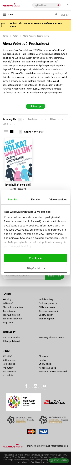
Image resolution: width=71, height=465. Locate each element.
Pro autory (8, 367)
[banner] (18, 4)
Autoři (15, 35)
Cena (5, 123)
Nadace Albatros (47, 367)
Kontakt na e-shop (12, 337)
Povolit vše (35, 258)
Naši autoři (8, 303)
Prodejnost (33, 119)
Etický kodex (45, 363)
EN (68, 5)
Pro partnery (9, 371)
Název (53, 119)
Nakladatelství (10, 360)
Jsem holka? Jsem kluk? (18, 184)
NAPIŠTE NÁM (60, 460)
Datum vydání (10, 119)
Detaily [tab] (35, 199)
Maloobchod (9, 363)
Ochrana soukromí (48, 311)
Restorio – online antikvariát (53, 371)
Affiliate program (47, 307)
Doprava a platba (11, 314)
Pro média (8, 375)
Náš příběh (8, 356)
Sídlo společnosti (11, 341)
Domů (5, 35)
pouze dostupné (34, 132)
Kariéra (42, 360)
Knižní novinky (46, 299)
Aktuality (7, 299)
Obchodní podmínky (13, 307)
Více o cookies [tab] (58, 199)
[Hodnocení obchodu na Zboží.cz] (54, 401)
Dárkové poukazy (48, 303)
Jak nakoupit (9, 311)
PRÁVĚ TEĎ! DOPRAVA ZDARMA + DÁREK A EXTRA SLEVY (35, 25)
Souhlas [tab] (13, 199)
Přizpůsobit (33, 268)
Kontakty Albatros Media (51, 337)
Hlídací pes (36, 106)
